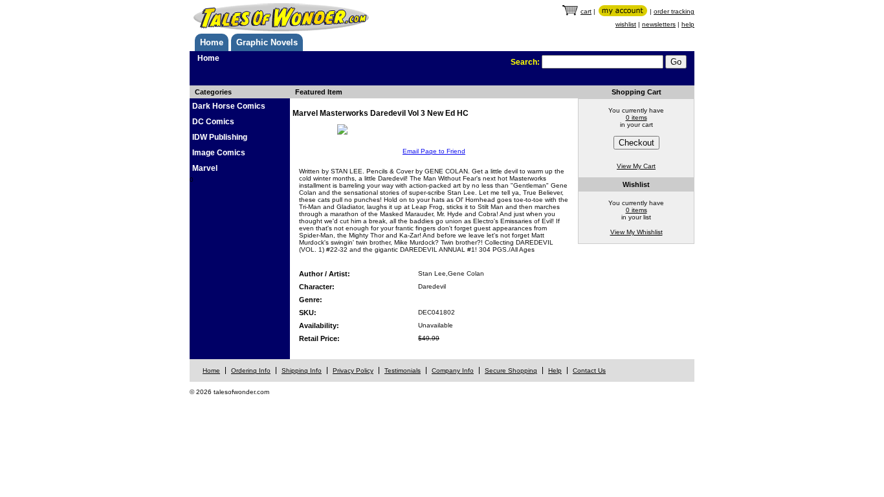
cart (585, 11)
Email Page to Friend (434, 151)
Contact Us (589, 370)
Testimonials (402, 370)
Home (211, 42)
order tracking (674, 11)
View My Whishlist (636, 232)
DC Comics (213, 121)
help (687, 24)
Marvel (204, 168)
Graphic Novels (267, 42)
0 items (636, 117)
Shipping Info (302, 370)
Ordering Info (251, 370)
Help (555, 370)
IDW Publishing (219, 137)
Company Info (453, 370)
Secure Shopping (511, 370)
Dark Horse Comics (228, 106)
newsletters (659, 24)
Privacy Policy (353, 370)
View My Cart (636, 166)
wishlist (625, 24)
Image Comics (218, 152)
